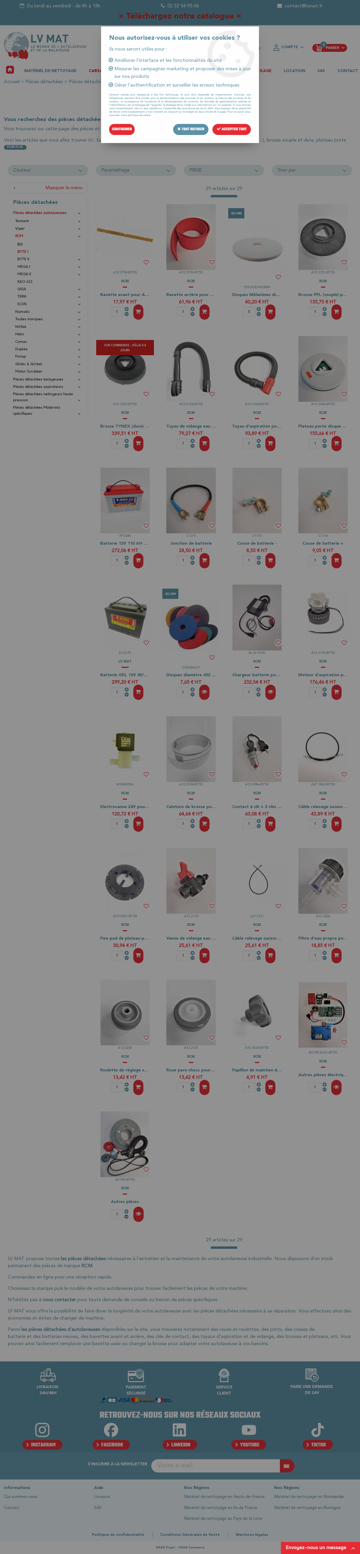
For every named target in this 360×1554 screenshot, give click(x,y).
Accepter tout (234, 129)
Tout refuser (192, 129)
